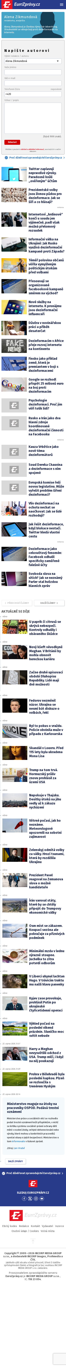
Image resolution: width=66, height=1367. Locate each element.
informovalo (18, 1141)
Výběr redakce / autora (16, 56)
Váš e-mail (9, 78)
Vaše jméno (10, 67)
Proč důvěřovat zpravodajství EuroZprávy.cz (35, 157)
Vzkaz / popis (11, 100)
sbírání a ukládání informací (32, 149)
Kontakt (35, 1226)
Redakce (24, 1226)
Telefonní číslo (33, 89)
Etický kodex (9, 1226)
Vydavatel (47, 1226)
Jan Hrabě (19, 1148)
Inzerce (59, 1226)
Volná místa (47, 1231)
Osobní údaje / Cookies (25, 1231)
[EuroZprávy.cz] (23, 4)
